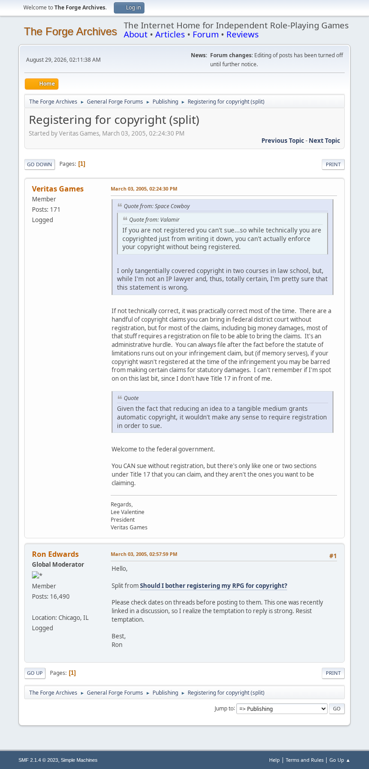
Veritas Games (58, 189)
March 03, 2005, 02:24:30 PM (144, 188)
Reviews (242, 34)
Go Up (35, 672)
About (136, 34)
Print (333, 164)
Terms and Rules (305, 759)
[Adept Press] (35, 607)
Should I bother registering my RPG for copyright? (213, 586)
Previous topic (282, 141)
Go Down (39, 164)
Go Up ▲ (340, 759)
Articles (170, 34)
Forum (206, 34)
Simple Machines (79, 760)
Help (274, 759)
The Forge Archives (70, 31)
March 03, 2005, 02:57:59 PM (144, 554)
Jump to (224, 708)
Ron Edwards (55, 554)
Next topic (324, 141)
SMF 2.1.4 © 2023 (38, 760)
